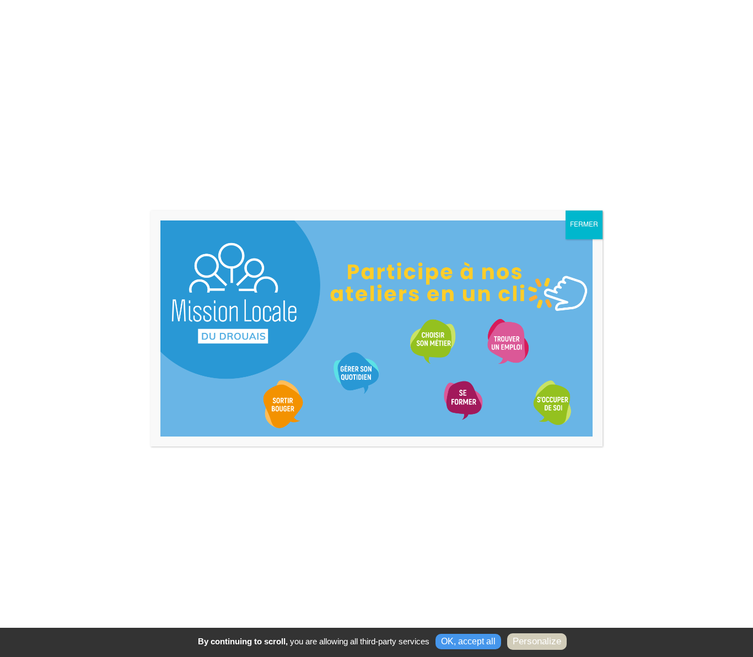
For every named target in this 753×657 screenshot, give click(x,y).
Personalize (537, 641)
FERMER (584, 225)
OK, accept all (468, 641)
